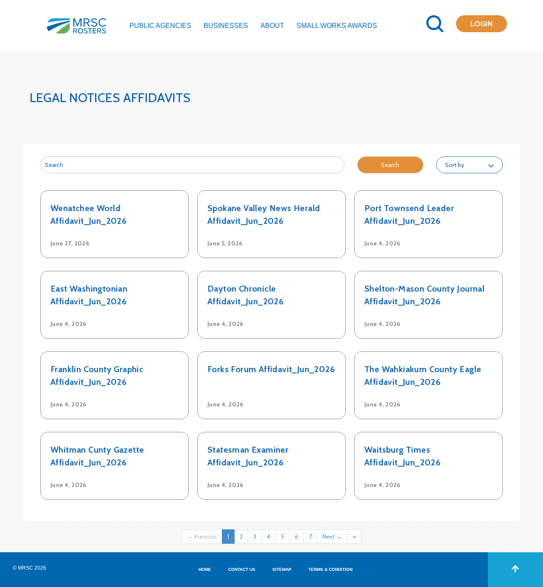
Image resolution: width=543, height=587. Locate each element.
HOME (205, 569)
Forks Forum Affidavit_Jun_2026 (271, 369)
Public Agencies (160, 25)
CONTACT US (241, 569)
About (272, 25)
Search (390, 165)
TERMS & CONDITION (330, 569)
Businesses (226, 25)
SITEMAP (281, 569)
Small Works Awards (337, 25)
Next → (332, 536)
